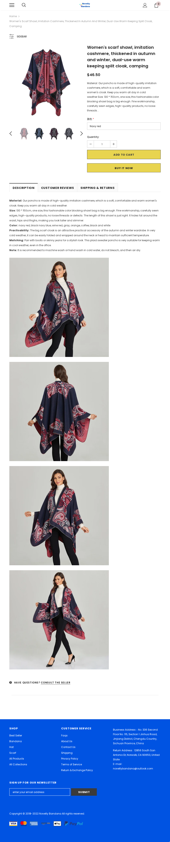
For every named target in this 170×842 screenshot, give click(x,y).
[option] (46, 82)
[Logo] (85, 5)
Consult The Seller (55, 682)
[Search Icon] (24, 5)
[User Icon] (145, 5)
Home (13, 16)
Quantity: (93, 137)
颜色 (90, 119)
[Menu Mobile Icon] (11, 5)
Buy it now (124, 168)
